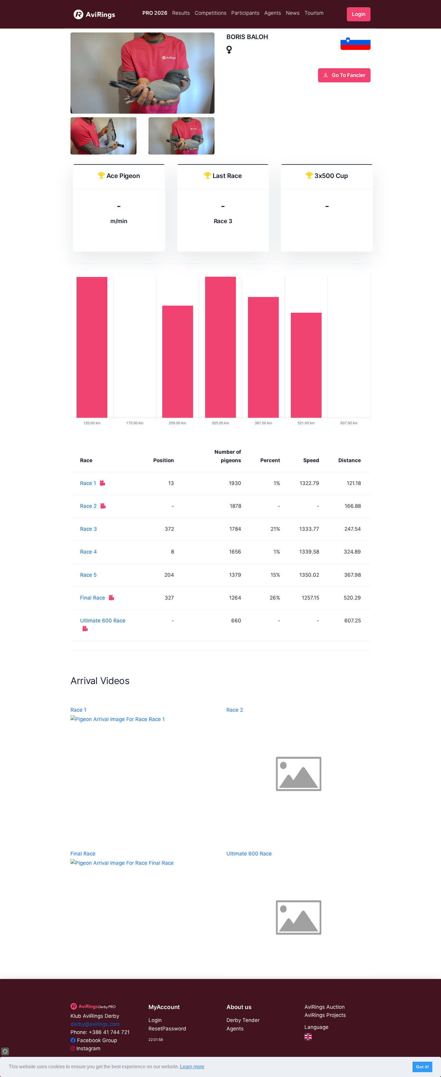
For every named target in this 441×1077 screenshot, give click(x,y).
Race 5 (88, 575)
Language (316, 1027)
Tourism (314, 13)
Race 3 (88, 529)
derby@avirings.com (95, 1024)
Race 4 (88, 552)
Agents (272, 13)
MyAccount (164, 1007)
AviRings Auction (324, 1007)
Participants (245, 13)
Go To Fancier (348, 75)
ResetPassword (167, 1029)
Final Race (93, 598)
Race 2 (89, 506)
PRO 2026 (154, 13)
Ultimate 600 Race (102, 621)
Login (358, 14)
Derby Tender (243, 1020)
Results (181, 13)
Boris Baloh (247, 37)
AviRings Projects (325, 1015)
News (293, 13)
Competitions (210, 13)
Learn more (192, 1066)
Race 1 (89, 483)
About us (238, 1007)
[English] (308, 1037)
